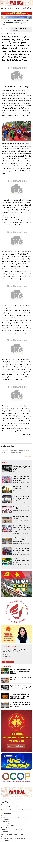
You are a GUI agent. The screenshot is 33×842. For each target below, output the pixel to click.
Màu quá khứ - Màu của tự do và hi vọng (21, 508)
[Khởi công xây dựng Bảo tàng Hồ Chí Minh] (7, 468)
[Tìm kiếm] (29, 3)
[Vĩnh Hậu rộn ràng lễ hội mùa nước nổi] (7, 519)
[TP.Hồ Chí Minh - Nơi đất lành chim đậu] (7, 489)
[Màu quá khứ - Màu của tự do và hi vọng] (7, 509)
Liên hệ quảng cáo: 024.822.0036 (10, 825)
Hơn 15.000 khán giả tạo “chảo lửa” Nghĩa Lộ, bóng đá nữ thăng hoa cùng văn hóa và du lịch (22, 528)
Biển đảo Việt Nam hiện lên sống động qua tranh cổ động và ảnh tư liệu (21, 478)
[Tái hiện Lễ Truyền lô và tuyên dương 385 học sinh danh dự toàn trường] (7, 540)
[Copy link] (12, 34)
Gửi (4, 662)
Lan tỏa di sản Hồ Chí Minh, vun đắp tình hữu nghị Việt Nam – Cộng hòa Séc (21, 550)
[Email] (9, 34)
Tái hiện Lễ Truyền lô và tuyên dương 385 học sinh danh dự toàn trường (20, 540)
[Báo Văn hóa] (16, 3)
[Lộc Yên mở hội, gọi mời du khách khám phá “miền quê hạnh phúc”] (7, 499)
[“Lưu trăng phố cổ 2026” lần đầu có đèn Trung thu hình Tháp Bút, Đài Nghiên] (5, 696)
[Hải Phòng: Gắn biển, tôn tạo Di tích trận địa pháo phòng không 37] (7, 561)
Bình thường (8, 656)
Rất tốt (7, 654)
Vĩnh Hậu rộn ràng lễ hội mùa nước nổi (22, 517)
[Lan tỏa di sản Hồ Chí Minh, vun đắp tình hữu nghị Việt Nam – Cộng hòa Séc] (7, 551)
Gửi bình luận (27, 456)
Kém (6, 658)
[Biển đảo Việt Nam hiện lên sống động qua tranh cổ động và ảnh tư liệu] (7, 479)
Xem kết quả (10, 662)
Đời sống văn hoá (17, 471)
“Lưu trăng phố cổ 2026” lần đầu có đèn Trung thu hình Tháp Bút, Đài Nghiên (20, 696)
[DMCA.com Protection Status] (6, 813)
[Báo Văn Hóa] (16, 791)
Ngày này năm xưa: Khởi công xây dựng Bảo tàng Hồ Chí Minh (21, 468)
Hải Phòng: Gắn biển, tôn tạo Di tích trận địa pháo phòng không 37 (21, 560)
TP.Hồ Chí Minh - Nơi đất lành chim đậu (20, 488)
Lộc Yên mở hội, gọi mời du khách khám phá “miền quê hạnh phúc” (21, 498)
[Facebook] (7, 34)
